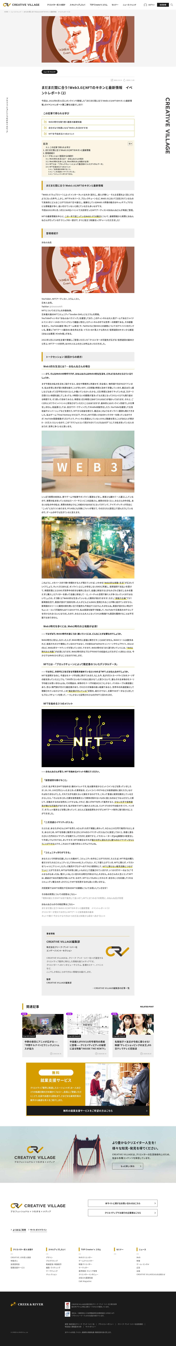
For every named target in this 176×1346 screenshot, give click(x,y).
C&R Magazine (85, 1281)
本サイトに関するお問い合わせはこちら (122, 1203)
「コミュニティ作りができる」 (63, 174)
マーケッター (84, 1267)
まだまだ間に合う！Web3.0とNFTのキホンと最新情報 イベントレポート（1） (76, 908)
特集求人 (14, 1260)
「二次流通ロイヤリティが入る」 (64, 172)
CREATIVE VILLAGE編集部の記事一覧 (112, 988)
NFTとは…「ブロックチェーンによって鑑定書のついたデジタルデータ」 (76, 164)
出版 (138, 1271)
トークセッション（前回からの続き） (59, 156)
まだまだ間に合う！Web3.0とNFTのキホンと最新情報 (67, 150)
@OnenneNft (55, 306)
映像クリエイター (85, 1264)
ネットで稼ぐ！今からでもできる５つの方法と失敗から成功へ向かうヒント (74, 915)
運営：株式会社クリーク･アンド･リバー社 (79, 1324)
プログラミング (52, 1260)
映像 (138, 1260)
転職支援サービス (18, 1267)
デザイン (49, 1257)
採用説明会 (15, 1264)
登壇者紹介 (50, 153)
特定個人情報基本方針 (73, 1326)
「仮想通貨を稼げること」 (62, 169)
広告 (138, 1267)
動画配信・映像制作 (54, 1264)
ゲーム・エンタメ (143, 1264)
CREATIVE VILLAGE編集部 (63, 941)
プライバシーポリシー (106, 1324)
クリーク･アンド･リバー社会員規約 (130, 1324)
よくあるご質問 (19, 1229)
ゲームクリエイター (86, 1260)
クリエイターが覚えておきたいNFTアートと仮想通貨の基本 (68, 912)
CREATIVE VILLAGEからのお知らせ (151, 1274)
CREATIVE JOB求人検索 (21, 1257)
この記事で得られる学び (60, 147)
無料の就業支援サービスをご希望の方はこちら (88, 1110)
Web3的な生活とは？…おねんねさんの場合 (66, 158)
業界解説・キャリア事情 (88, 1271)
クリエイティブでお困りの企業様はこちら (123, 1212)
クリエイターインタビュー (88, 1274)
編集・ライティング (53, 1267)
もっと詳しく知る (128, 1166)
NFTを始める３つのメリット (60, 166)
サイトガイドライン (38, 1229)
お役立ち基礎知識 (86, 1277)
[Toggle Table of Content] (129, 143)
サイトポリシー (90, 1326)
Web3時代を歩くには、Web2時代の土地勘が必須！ (69, 161)
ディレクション (51, 1274)
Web (138, 1257)
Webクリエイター (85, 1257)
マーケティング (52, 1271)
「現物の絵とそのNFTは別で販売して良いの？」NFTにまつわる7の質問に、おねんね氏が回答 (82, 898)
